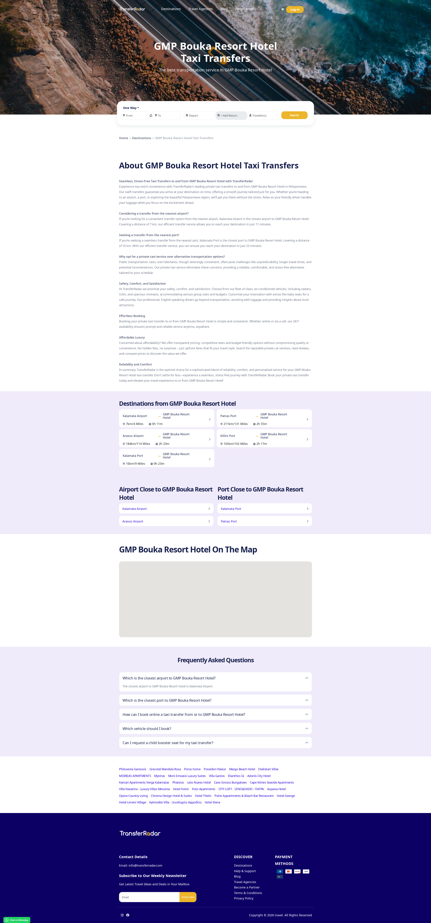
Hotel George (286, 796)
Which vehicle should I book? (147, 728)
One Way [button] (130, 108)
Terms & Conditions (248, 893)
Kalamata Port (231, 509)
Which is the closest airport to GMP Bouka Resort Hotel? (169, 677)
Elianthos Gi (236, 776)
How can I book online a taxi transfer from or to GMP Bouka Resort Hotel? (184, 714)
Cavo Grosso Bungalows (230, 782)
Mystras (159, 776)
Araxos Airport (132, 521)
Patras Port (229, 521)
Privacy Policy (243, 898)
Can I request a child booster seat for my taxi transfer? (168, 742)
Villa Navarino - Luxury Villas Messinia (144, 789)
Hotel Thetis (203, 796)
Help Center (244, 9)
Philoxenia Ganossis (132, 769)
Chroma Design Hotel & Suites (171, 796)
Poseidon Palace (215, 769)
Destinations (171, 9)
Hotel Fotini (181, 789)
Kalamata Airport (134, 509)
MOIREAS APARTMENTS (135, 776)
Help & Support (245, 871)
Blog (224, 9)
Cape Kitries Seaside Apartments (272, 782)
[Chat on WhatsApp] (16, 919)
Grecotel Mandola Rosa (165, 769)
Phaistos (178, 782)
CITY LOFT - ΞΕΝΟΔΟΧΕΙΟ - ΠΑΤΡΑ (241, 789)
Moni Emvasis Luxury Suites (187, 776)
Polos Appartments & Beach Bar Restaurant (244, 796)
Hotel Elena (212, 802)
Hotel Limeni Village (132, 802)
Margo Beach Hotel (242, 769)
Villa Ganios (217, 776)
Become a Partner (247, 887)
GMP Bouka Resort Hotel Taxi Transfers (184, 138)
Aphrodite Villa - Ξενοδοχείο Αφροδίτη (175, 802)
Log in (295, 9)
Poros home (192, 769)
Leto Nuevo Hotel (199, 782)
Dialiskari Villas (268, 769)
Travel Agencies (201, 9)
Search (294, 115)
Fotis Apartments (203, 789)
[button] (150, 115)
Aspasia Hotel (276, 789)
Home (123, 138)
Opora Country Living (133, 796)
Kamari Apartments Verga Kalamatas (144, 782)
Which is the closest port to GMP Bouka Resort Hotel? (167, 700)
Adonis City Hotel (259, 776)
